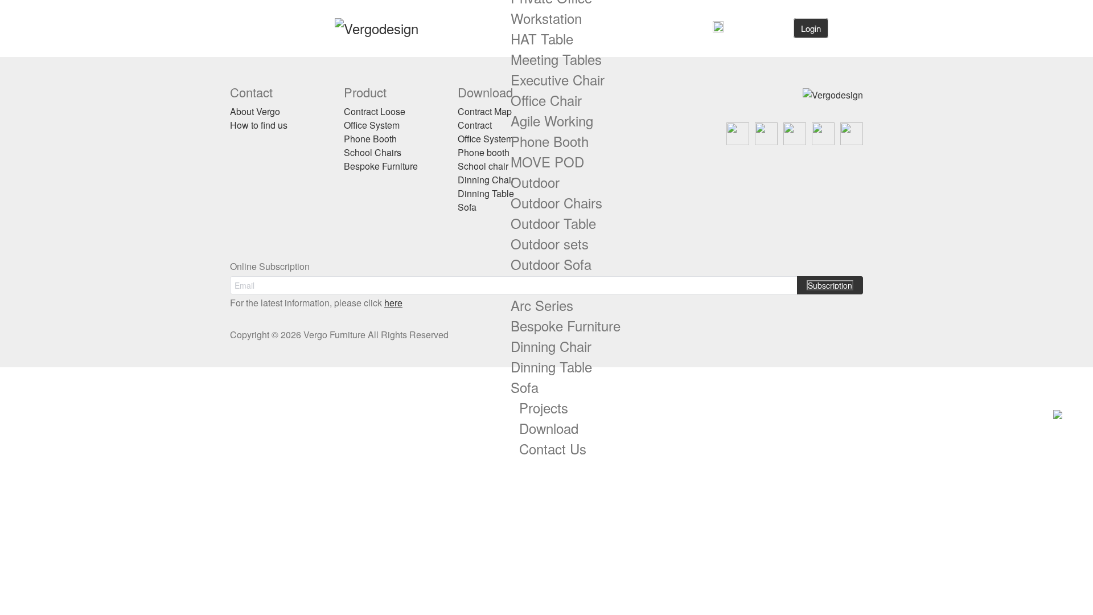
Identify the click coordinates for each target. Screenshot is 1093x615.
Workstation (546, 18)
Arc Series (542, 305)
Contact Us (552, 448)
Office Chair (546, 100)
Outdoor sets (550, 243)
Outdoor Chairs (556, 202)
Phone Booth (550, 141)
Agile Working (552, 120)
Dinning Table (551, 366)
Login (811, 28)
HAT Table (542, 38)
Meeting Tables (556, 59)
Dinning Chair (551, 346)
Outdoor (535, 182)
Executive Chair (558, 79)
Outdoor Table (553, 223)
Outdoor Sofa (551, 264)
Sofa (525, 387)
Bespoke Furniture (566, 325)
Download (548, 428)
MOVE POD (547, 161)
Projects (543, 407)
